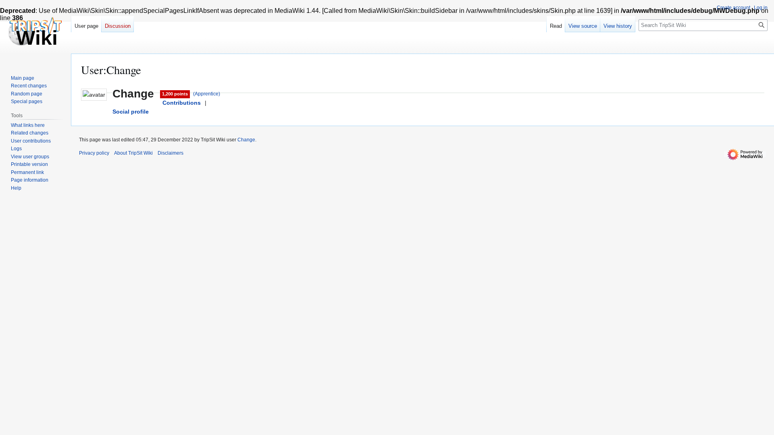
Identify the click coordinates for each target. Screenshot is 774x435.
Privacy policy (94, 153)
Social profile (130, 111)
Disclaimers (170, 153)
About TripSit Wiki (133, 153)
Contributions (181, 102)
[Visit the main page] (35, 32)
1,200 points (175, 93)
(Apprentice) (206, 94)
